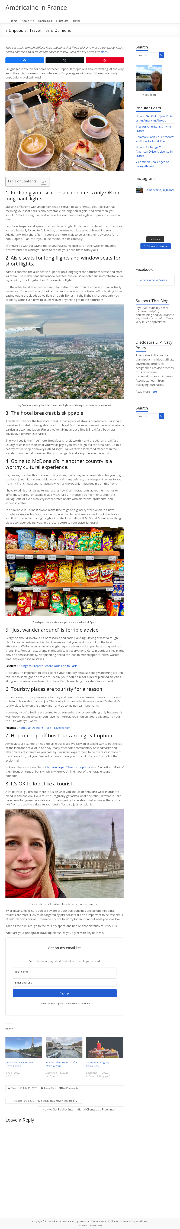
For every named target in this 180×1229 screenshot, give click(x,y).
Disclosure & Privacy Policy (90, 1225)
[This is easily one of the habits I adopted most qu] (145, 216)
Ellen (13, 1088)
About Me (28, 20)
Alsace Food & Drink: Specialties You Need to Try (43, 1101)
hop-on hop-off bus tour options (69, 767)
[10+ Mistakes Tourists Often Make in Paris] (64, 1047)
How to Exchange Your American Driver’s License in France (154, 151)
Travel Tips (50, 1088)
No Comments (70, 1088)
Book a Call (45, 20)
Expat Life (62, 20)
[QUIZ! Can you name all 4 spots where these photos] (165, 204)
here (104, 52)
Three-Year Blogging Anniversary (97, 1064)
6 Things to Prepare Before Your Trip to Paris (47, 666)
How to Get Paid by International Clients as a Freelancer (81, 1109)
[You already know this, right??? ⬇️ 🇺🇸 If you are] (165, 228)
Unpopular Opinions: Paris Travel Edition (43, 728)
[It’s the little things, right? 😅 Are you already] (145, 204)
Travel (76, 20)
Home (13, 20)
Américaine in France (36, 7)
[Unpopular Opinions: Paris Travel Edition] (23, 1047)
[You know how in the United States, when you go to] (165, 216)
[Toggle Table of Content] (42, 182)
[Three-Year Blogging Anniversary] (104, 1047)
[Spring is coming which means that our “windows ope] (145, 228)
